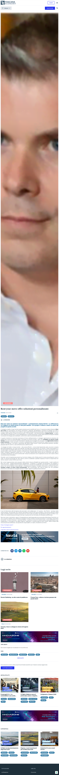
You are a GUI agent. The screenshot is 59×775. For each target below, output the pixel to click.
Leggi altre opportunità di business (9, 529)
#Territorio (11, 416)
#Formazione (44, 752)
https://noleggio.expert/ (7, 525)
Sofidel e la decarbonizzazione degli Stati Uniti (9, 748)
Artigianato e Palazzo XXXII (48, 694)
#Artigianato (44, 697)
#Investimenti (25, 752)
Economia (33, 772)
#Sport (3, 701)
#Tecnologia (24, 701)
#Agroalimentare (13, 654)
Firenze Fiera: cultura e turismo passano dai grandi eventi (43, 598)
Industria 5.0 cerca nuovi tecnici (48, 748)
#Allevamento (23, 654)
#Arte (37, 654)
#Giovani (43, 700)
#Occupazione (44, 755)
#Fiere (51, 697)
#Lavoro (52, 752)
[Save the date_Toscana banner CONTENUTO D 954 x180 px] (29, 641)
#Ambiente (31, 654)
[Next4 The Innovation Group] (29, 541)
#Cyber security (32, 699)
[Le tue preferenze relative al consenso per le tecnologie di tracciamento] (56, 772)
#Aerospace (4, 654)
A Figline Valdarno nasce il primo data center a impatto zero (29, 696)
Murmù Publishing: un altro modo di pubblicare (14, 597)
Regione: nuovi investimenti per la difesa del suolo (29, 748)
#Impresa (4, 416)
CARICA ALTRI (20, 658)
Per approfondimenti (6, 527)
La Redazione (4, 772)
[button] (57, 3)
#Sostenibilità (12, 699)
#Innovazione (5, 755)
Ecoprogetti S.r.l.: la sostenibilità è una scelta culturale (8, 696)
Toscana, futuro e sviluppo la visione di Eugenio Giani (14, 627)
